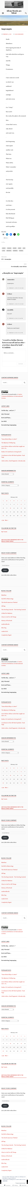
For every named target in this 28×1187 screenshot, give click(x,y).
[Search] (24, 13)
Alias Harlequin (19, 34)
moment (15, 250)
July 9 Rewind (5, 414)
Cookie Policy (4, 1180)
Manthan (3, 595)
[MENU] (2, 13)
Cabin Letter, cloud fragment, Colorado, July (13, 461)
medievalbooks (5, 624)
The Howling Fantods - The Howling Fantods (13, 609)
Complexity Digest (6, 635)
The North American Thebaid (9, 602)
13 (21, 508)
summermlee (10, 279)
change (9, 248)
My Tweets (4, 531)
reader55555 (4, 631)
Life (24, 248)
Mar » (6, 520)
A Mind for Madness (6, 613)
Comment (20, 363)
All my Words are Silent (14, 12)
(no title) (3, 421)
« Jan (2, 520)
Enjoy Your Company (9, 553)
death (14, 248)
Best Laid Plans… (6, 417)
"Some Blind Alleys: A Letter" (9, 439)
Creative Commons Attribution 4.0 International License (12, 396)
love (3, 250)
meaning (9, 250)
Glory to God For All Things (8, 617)
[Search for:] (14, 382)
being (3, 248)
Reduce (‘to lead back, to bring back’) (11, 452)
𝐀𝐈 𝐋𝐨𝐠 (3, 606)
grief (19, 248)
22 (3, 515)
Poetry (21, 250)
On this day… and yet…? (8, 410)
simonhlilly (10, 310)
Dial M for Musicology (7, 599)
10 (10, 508)
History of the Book (6, 620)
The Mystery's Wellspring (8, 443)
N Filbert (9, 294)
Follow (5, 570)
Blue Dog (3, 628)
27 (21, 515)
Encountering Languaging (8, 425)
